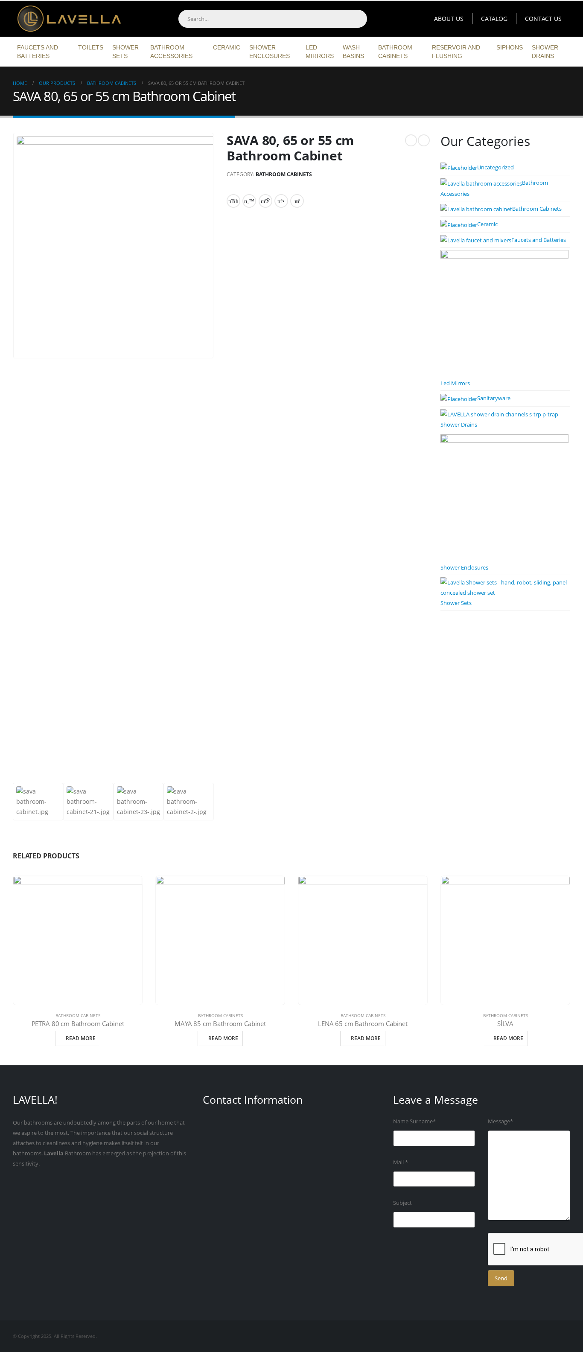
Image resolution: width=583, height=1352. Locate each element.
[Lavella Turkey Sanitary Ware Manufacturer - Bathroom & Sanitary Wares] (66, 19)
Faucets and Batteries (37, 51)
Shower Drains (545, 51)
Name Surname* (414, 1121)
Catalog (494, 19)
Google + (281, 201)
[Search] (358, 18)
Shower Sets (125, 51)
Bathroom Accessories (171, 51)
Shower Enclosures (269, 51)
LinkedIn (265, 201)
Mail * (400, 1162)
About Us (448, 19)
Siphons (509, 47)
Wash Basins (353, 51)
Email (297, 201)
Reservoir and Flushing (456, 51)
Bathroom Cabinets (395, 51)
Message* (500, 1121)
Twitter (249, 201)
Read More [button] (81, 1038)
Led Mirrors (320, 51)
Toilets (90, 47)
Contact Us (543, 19)
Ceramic (226, 47)
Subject (402, 1203)
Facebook (233, 201)
